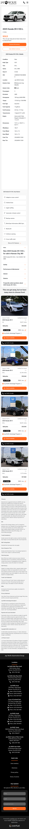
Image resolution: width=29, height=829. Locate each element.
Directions (14, 768)
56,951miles (23, 423)
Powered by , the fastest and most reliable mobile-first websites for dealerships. (14, 820)
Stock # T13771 (6, 418)
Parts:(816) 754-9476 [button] (15, 723)
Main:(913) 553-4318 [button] (15, 705)
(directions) (4, 519)
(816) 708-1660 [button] (16, 672)
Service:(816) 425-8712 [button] (15, 693)
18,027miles (23, 322)
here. (17, 597)
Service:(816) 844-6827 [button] (15, 721)
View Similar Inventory (14, 49)
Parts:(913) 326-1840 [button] (15, 709)
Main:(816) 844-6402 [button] (15, 719)
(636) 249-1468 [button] (16, 743)
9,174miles (24, 473)
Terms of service (14, 777)
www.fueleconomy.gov (6, 532)
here (26, 596)
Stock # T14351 (6, 318)
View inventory (14, 763)
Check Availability (10, 337)
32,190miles (23, 372)
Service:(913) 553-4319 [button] (15, 707)
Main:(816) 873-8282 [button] (15, 691)
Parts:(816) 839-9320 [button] (15, 695)
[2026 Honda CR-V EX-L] (14, 457)
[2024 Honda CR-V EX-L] (14, 356)
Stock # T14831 (6, 368)
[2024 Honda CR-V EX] (14, 306)
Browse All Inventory (14, 44)
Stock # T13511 (6, 469)
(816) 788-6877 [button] (16, 733)
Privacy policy (14, 772)
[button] (24, 2)
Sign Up (14, 808)
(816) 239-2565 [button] (16, 752)
